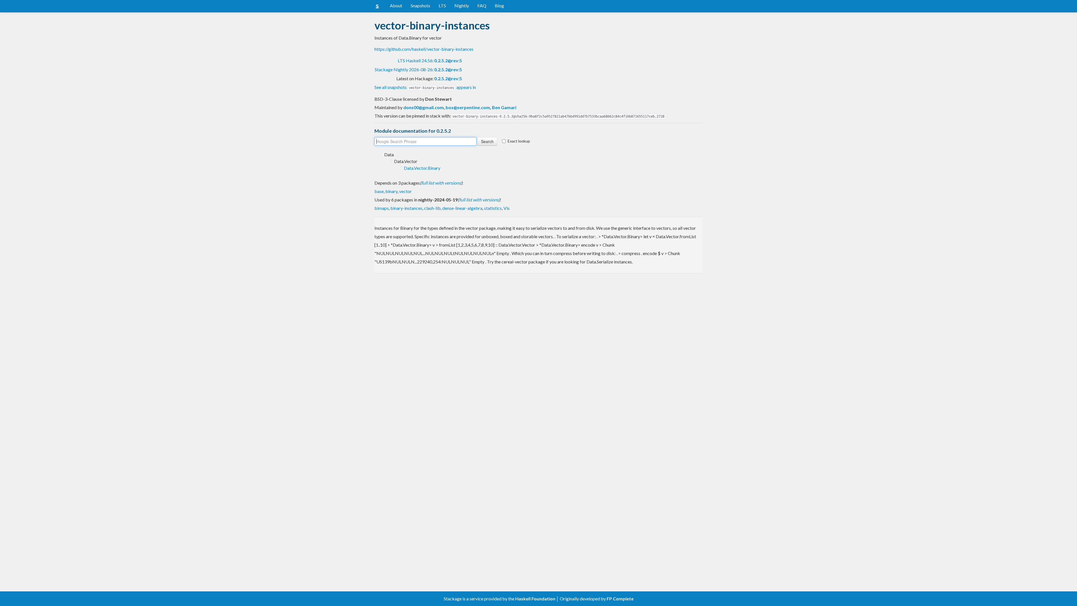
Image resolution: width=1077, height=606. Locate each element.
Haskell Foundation (535, 598)
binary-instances (406, 208)
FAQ (481, 5)
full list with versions (441, 182)
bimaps (381, 208)
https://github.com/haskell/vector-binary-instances (423, 49)
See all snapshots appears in (425, 87)
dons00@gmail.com (423, 107)
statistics (493, 208)
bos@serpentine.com (468, 107)
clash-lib (432, 208)
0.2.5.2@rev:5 (448, 60)
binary (391, 191)
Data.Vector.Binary (422, 168)
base (379, 191)
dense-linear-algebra (462, 208)
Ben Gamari (504, 107)
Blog (499, 5)
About (396, 5)
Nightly (461, 5)
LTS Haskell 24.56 (415, 60)
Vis (506, 208)
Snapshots (420, 5)
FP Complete (620, 598)
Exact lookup (519, 141)
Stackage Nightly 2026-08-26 (403, 69)
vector (405, 191)
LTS (442, 5)
